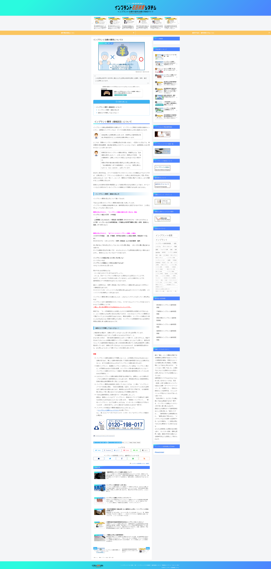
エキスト (157, 280)
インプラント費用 (159, 266)
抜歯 (162, 280)
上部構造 (157, 264)
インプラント (126, 442)
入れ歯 (166, 280)
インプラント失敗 (171, 257)
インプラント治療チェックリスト (108, 410)
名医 (175, 243)
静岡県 (174, 275)
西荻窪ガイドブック (166, 565)
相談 (175, 246)
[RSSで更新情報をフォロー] (144, 458)
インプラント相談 (173, 264)
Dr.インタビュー (167, 246)
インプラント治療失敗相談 (163, 243)
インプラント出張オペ (168, 282)
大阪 (175, 291)
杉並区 (157, 275)
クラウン (175, 262)
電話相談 (166, 273)
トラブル (158, 246)
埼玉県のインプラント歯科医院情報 (166, 325)
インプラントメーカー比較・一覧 (128, 565)
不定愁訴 (175, 260)
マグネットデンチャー (173, 280)
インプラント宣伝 (159, 282)
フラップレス (158, 277)
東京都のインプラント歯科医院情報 (166, 306)
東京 (171, 262)
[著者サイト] (98, 458)
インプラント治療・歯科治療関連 (115, 442)
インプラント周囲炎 (170, 271)
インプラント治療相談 (172, 252)
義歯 (160, 255)
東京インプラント (159, 257)
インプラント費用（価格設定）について (109, 107)
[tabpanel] (100, 23)
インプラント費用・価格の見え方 (108, 110)
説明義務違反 (158, 262)
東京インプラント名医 (171, 269)
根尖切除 (167, 266)
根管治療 (174, 266)
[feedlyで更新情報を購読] (133, 458)
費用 (139, 442)
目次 (120, 101)
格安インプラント (164, 264)
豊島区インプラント (159, 284)
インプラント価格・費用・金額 (100, 442)
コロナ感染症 (166, 255)
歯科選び (164, 252)
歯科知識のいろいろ (156, 565)
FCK (168, 262)
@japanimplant (159, 452)
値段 (135, 442)
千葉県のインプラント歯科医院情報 (166, 312)
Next (178, 23)
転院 (157, 255)
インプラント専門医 (159, 273)
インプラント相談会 (159, 269)
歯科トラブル (169, 291)
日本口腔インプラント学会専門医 (170, 277)
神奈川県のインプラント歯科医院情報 (166, 319)
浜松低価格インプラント (171, 284)
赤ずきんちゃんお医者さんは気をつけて (163, 288)
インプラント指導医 (173, 273)
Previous (92, 23)
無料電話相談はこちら (67, 33)
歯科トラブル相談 (159, 271)
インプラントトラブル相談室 (143, 565)
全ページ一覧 (175, 565)
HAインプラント (174, 255)
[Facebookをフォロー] (121, 458)
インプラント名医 (164, 235)
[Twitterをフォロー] (110, 458)
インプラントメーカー (160, 260)
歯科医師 (158, 252)
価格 (131, 442)
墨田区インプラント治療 (160, 291)
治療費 (169, 260)
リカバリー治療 (164, 249)
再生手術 (163, 262)
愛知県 (176, 282)
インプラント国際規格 (166, 275)
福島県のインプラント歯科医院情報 (166, 332)
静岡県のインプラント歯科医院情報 (166, 338)
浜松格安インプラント (159, 286)
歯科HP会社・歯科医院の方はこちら (203, 33)
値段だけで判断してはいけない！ (108, 113)
